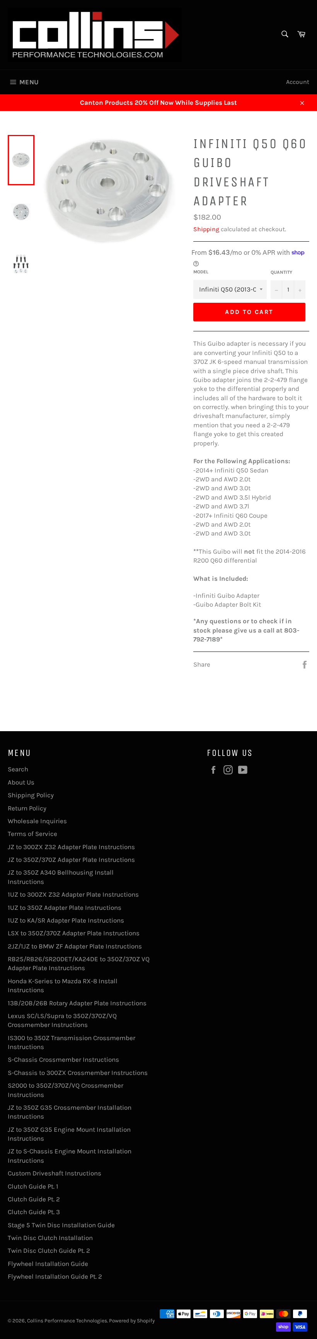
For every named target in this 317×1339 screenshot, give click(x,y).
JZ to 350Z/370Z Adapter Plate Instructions (71, 859)
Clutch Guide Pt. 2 (34, 1199)
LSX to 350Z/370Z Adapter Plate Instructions (74, 933)
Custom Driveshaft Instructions (54, 1173)
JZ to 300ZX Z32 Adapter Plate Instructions (71, 847)
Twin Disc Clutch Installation (50, 1238)
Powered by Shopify (132, 1321)
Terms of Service (32, 834)
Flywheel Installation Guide (48, 1263)
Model (200, 272)
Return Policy (27, 808)
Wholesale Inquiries (37, 821)
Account (297, 81)
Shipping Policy (31, 795)
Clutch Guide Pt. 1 (33, 1186)
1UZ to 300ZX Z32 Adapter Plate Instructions (73, 894)
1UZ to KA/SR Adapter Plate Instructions (66, 920)
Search (18, 769)
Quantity (281, 272)
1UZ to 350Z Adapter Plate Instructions (64, 907)
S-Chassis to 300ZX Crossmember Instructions (78, 1072)
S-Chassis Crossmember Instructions (63, 1059)
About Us (21, 782)
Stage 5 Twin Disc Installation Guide (61, 1225)
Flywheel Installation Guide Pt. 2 (55, 1276)
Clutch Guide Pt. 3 (34, 1212)
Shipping (206, 229)
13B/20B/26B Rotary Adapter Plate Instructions (77, 1003)
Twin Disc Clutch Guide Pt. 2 (49, 1250)
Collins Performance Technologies (67, 1321)
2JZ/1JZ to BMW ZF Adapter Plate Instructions (75, 946)
